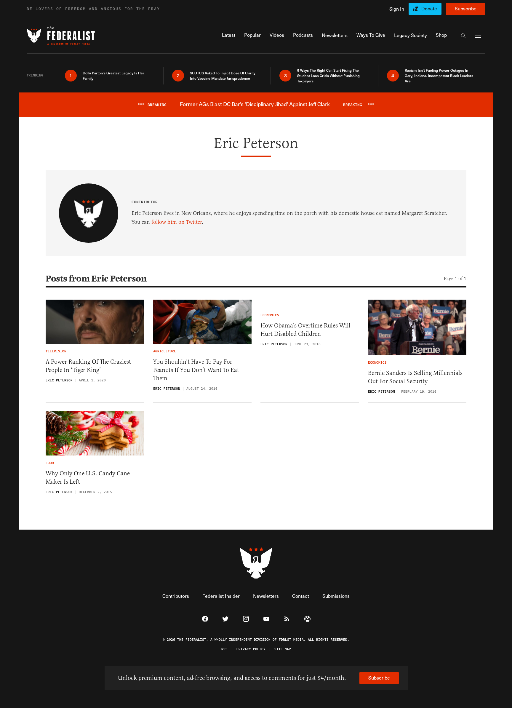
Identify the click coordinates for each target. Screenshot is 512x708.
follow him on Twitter (176, 222)
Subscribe (465, 8)
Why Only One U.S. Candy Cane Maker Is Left (88, 477)
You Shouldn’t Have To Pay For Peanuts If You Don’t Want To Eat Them (196, 370)
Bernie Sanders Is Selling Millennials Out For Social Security (415, 377)
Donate (429, 8)
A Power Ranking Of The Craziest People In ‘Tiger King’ (88, 366)
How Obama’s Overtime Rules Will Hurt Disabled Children (305, 330)
